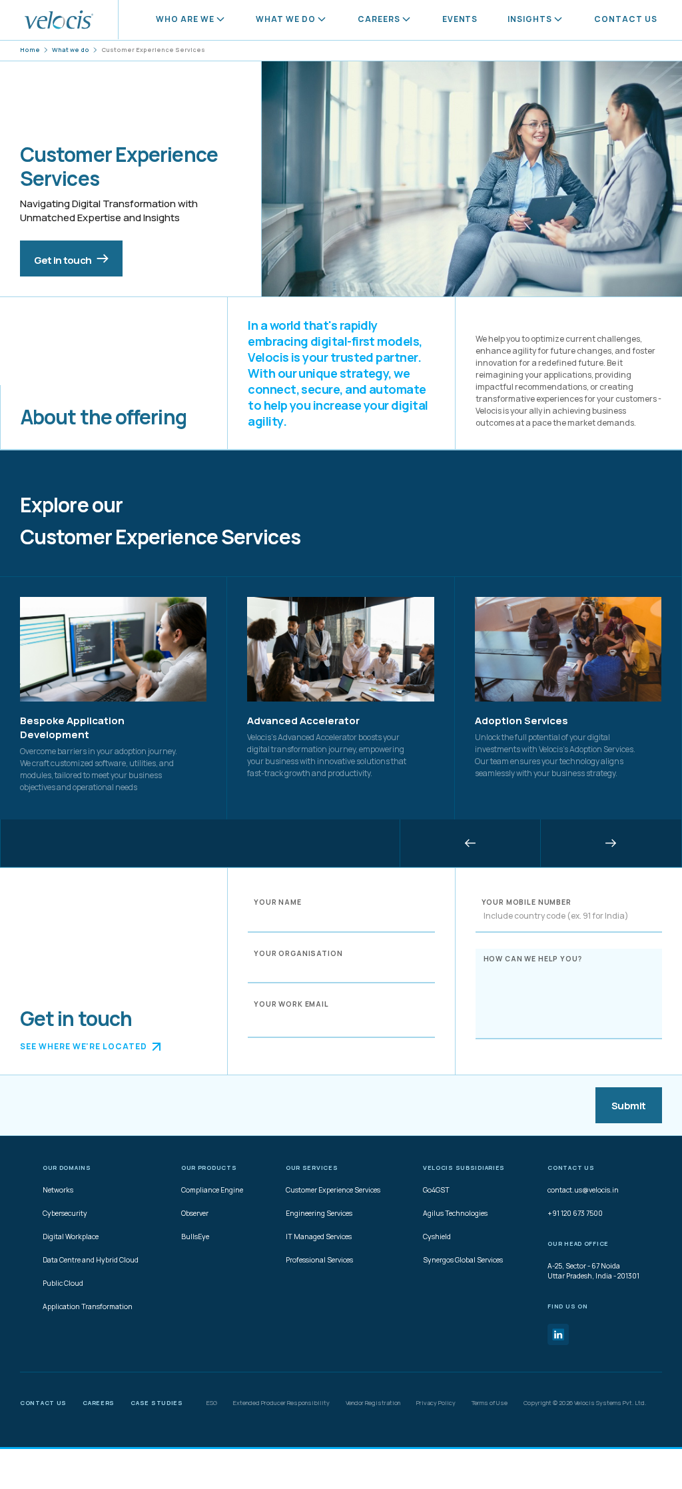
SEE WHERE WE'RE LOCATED (83, 1046)
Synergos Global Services (463, 1259)
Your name (278, 902)
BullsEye (195, 1236)
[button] (470, 843)
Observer (194, 1213)
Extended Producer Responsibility (281, 1403)
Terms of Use (490, 1403)
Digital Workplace (71, 1236)
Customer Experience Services (333, 1190)
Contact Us (625, 19)
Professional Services (319, 1259)
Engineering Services (319, 1213)
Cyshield (437, 1236)
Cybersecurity (65, 1213)
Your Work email (291, 1004)
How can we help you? (533, 958)
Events (460, 19)
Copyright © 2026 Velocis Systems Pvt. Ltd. (584, 1403)
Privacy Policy (436, 1403)
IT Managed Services (319, 1236)
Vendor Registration (373, 1403)
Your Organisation (298, 953)
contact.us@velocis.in (583, 1190)
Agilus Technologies (455, 1213)
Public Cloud (63, 1283)
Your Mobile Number (526, 902)
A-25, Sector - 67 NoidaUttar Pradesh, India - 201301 (593, 1270)
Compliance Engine (212, 1190)
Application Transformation (88, 1306)
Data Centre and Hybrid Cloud (91, 1259)
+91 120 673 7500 (575, 1213)
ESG (211, 1403)
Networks (58, 1190)
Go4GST (436, 1190)
